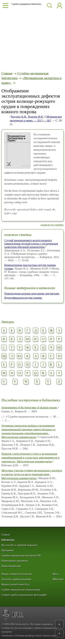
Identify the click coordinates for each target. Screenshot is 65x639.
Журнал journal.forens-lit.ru (15, 584)
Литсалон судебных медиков (16, 579)
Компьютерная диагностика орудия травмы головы (30, 266)
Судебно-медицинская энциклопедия (20, 589)
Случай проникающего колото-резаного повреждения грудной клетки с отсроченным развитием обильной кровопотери (31, 243)
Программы (7, 550)
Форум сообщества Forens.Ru (16, 574)
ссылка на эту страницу (52, 224)
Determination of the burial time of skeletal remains (29, 407)
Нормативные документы (14, 560)
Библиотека (7, 540)
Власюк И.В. (36, 116)
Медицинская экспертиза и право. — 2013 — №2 (36, 118)
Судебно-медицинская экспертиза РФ (21, 555)
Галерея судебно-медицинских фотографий (24, 595)
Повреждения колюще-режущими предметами (31, 293)
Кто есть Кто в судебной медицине (19, 545)
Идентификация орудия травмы (23, 297)
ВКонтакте (58, 579)
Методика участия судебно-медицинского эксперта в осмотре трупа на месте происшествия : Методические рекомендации (31, 474)
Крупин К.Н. (19, 116)
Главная (6, 73)
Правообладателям (11, 566)
